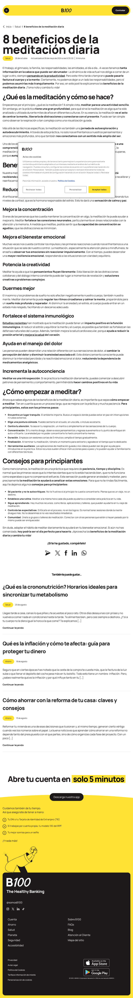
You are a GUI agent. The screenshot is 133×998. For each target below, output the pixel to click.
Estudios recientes (15, 323)
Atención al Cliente (79, 935)
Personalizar (75, 189)
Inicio (9, 27)
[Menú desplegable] (6, 10)
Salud (18, 26)
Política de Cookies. (66, 181)
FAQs (71, 924)
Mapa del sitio (76, 940)
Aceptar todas (99, 189)
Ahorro (8, 661)
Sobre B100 (74, 919)
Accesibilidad (16, 945)
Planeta (12, 935)
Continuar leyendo (13, 628)
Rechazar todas (34, 189)
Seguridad (14, 940)
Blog (70, 930)
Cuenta (12, 919)
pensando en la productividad (46, 76)
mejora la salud (34, 335)
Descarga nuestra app (67, 797)
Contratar (120, 10)
